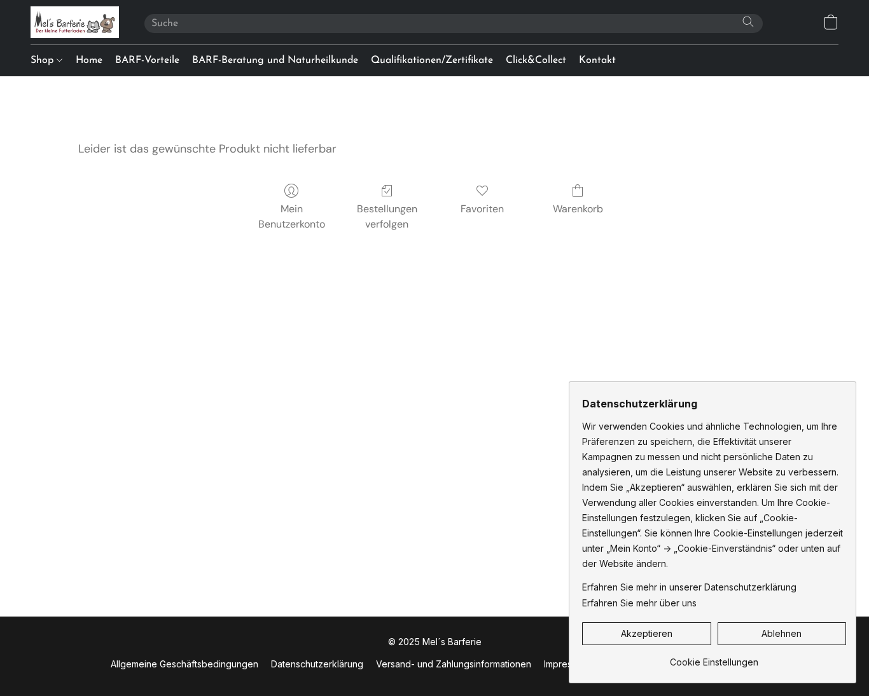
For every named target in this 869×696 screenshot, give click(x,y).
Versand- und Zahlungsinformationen (453, 663)
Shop (44, 60)
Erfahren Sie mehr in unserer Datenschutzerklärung (689, 587)
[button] (75, 22)
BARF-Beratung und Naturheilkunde (275, 60)
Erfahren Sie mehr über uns (639, 602)
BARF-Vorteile (147, 60)
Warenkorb (578, 208)
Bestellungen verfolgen (387, 216)
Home (89, 60)
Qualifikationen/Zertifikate (432, 60)
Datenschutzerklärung (317, 663)
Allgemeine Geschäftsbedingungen (184, 663)
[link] (714, 657)
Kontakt (597, 60)
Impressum (566, 663)
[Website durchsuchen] (748, 22)
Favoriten (482, 208)
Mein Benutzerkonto (291, 216)
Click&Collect (536, 60)
